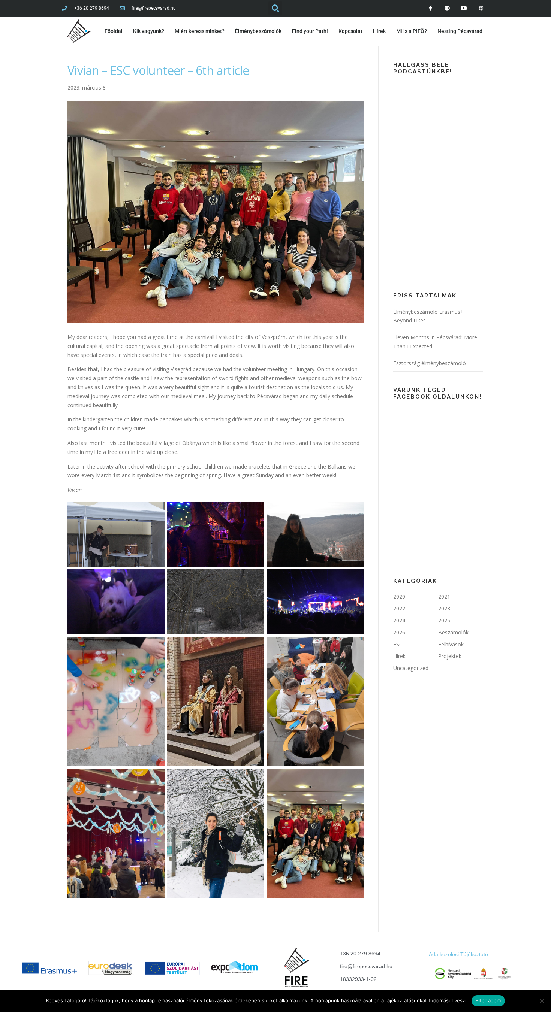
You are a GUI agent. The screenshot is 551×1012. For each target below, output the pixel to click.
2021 (444, 596)
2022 (399, 608)
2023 (444, 608)
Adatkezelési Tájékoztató (458, 954)
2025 (444, 620)
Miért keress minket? (200, 31)
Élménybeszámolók (258, 31)
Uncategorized (410, 668)
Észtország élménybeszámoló (429, 363)
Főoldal (114, 31)
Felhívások (451, 644)
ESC (398, 644)
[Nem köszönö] (541, 1001)
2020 (399, 596)
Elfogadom (488, 1000)
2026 (399, 632)
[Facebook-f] (430, 8)
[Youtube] (463, 8)
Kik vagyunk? (148, 31)
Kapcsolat (350, 31)
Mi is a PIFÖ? (411, 31)
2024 (399, 620)
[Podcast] (480, 8)
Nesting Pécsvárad (459, 31)
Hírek (379, 31)
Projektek (449, 656)
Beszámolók (453, 632)
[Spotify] (447, 8)
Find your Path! (310, 31)
